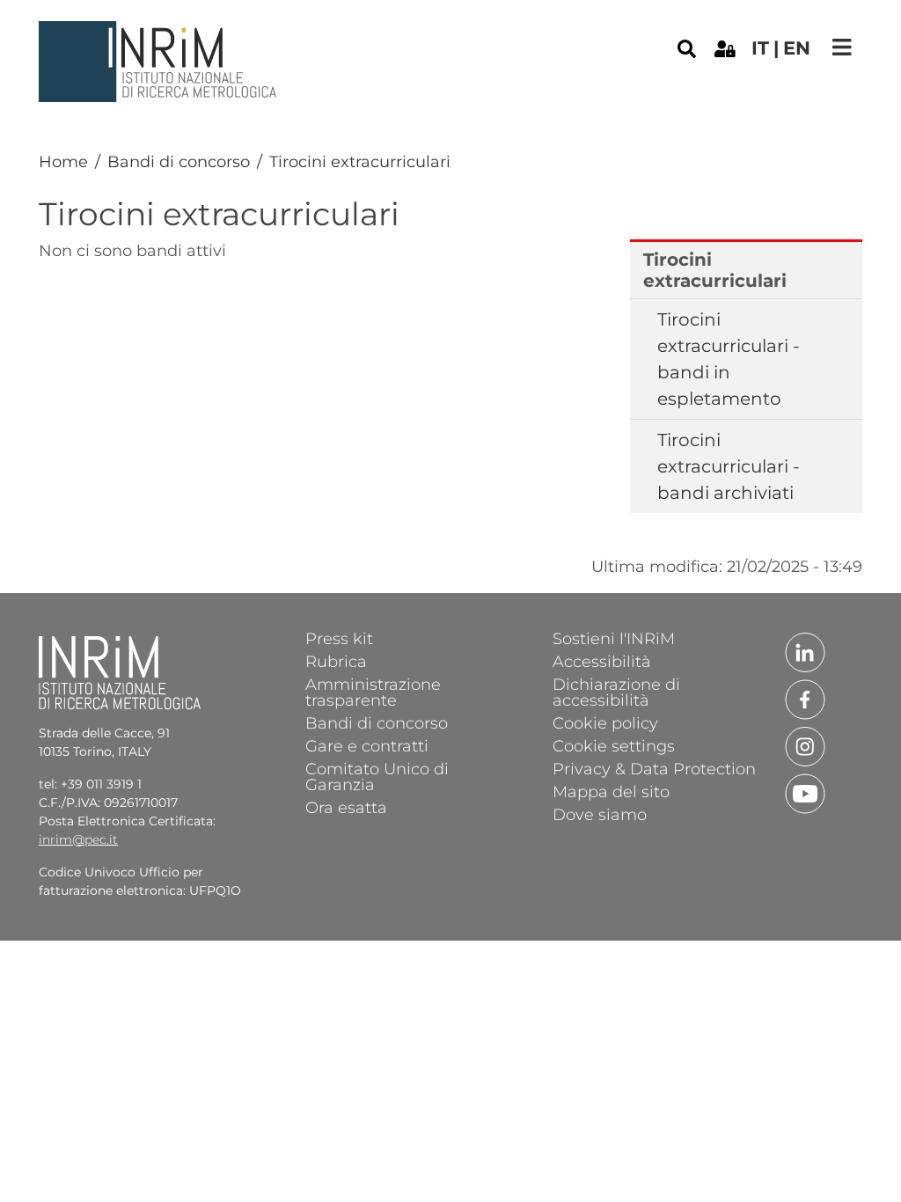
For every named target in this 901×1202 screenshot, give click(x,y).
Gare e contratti (367, 745)
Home (63, 162)
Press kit (339, 638)
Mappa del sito (611, 791)
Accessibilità (602, 661)
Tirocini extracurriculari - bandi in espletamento (728, 359)
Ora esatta (346, 807)
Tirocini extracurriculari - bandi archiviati (728, 466)
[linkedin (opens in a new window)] (805, 651)
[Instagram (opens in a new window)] (805, 745)
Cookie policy (605, 722)
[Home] (160, 34)
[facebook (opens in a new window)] (805, 698)
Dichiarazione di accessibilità (616, 691)
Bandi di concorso (178, 162)
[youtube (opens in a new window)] (805, 792)
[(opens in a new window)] (725, 47)
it (760, 48)
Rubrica (336, 661)
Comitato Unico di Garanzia (377, 776)
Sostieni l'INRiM (614, 638)
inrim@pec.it (78, 839)
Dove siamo (600, 814)
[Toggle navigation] (842, 47)
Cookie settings (614, 745)
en (796, 48)
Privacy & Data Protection (654, 768)
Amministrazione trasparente (373, 691)
